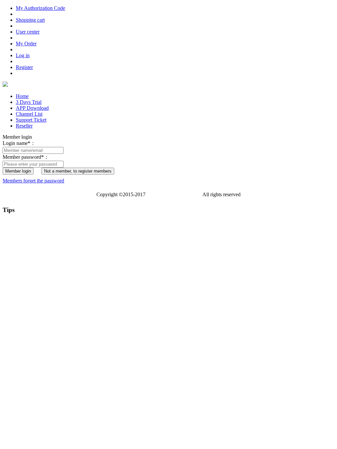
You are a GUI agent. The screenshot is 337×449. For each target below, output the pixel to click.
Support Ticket (31, 120)
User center (27, 32)
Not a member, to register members (78, 171)
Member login (18, 171)
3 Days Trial (28, 102)
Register (24, 67)
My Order (26, 43)
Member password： (26, 157)
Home (22, 96)
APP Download (32, 108)
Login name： (19, 143)
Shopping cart (30, 20)
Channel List (29, 114)
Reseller (24, 126)
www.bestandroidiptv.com (174, 194)
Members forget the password (33, 180)
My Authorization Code (40, 8)
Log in (23, 55)
